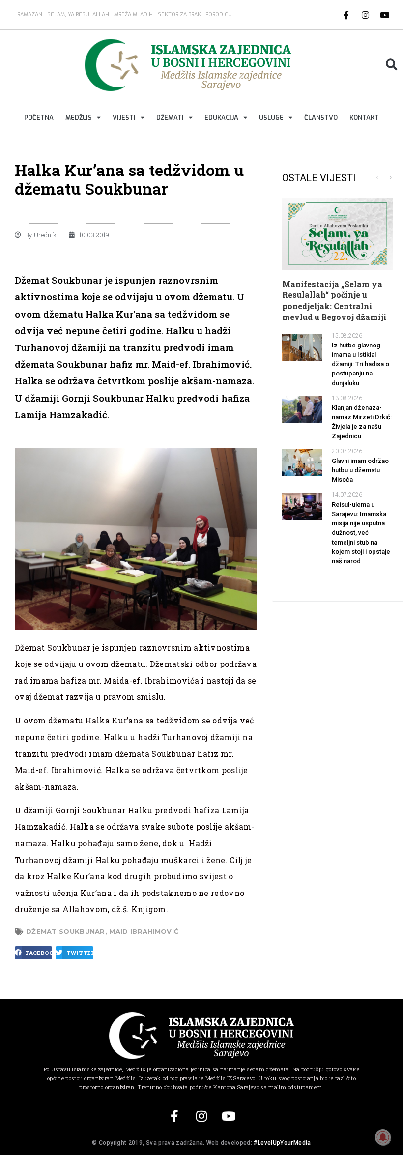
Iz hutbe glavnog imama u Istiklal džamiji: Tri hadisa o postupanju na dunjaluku (360, 364)
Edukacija (221, 118)
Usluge (271, 118)
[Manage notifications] (383, 1137)
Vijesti (124, 118)
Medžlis (78, 118)
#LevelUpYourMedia (282, 1142)
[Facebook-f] (346, 14)
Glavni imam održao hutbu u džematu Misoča (360, 470)
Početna (39, 118)
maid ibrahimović (143, 931)
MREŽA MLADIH (133, 14)
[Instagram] (365, 14)
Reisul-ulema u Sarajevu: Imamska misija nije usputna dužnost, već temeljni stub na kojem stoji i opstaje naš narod (361, 533)
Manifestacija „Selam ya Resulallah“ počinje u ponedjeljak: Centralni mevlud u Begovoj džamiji (334, 300)
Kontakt (364, 118)
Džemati (170, 118)
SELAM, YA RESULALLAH (78, 14)
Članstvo (321, 118)
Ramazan (29, 14)
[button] (391, 64)
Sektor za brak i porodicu (195, 14)
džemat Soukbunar (65, 931)
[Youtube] (384, 14)
